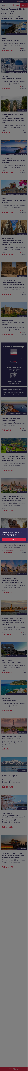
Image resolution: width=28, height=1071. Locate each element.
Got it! (14, 539)
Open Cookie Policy (13, 535)
